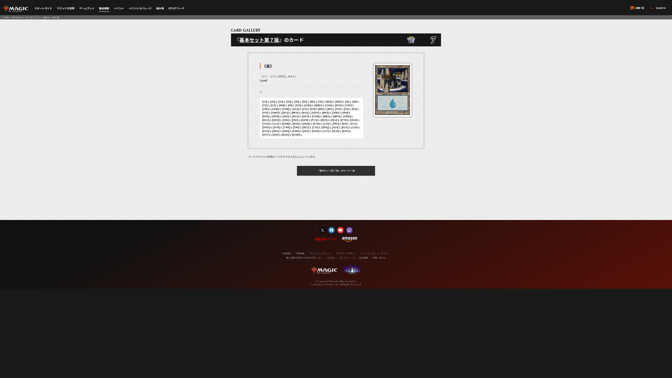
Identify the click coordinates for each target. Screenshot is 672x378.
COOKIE (331, 257)
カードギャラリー (32, 17)
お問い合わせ (379, 257)
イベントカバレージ (140, 8)
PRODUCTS (17, 17)
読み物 (160, 8)
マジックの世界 (66, 8)
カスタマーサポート (346, 253)
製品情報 (104, 8)
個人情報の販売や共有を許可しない (304, 257)
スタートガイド (43, 8)
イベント (119, 8)
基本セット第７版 (259, 39)
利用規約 (286, 253)
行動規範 (299, 253)
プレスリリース (347, 257)
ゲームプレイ (86, 8)
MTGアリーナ (176, 8)
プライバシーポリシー (320, 253)
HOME (6, 17)
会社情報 (363, 257)
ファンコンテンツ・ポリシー (375, 253)
